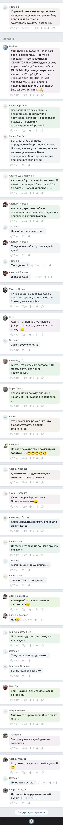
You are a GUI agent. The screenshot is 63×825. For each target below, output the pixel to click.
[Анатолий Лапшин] (6, 204)
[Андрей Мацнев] (6, 759)
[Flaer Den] (6, 687)
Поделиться (53, 27)
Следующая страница (31, 812)
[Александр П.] (6, 361)
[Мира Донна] (6, 389)
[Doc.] (6, 318)
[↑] (42, 28)
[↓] (47, 28)
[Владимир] (6, 445)
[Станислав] (6, 735)
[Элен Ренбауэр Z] (6, 596)
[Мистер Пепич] (6, 290)
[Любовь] (6, 47)
